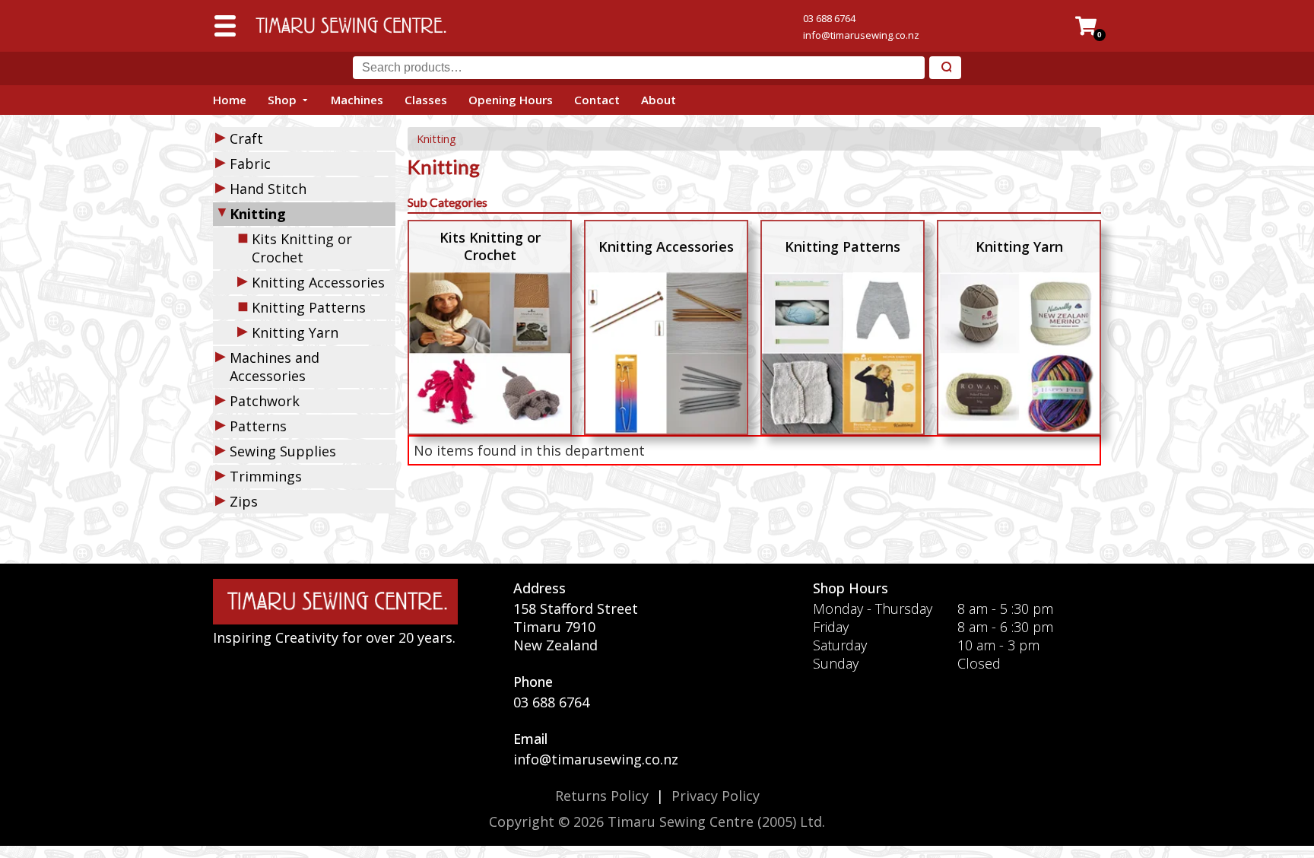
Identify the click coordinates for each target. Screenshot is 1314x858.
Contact (597, 99)
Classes (426, 99)
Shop (282, 99)
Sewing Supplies (283, 451)
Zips (244, 501)
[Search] (945, 68)
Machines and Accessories (274, 366)
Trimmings (266, 476)
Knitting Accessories (318, 282)
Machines (357, 99)
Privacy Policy (715, 795)
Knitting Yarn (295, 332)
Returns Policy (602, 795)
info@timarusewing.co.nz (861, 35)
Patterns (258, 426)
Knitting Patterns (309, 307)
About (658, 99)
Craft (246, 138)
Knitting (436, 139)
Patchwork (265, 401)
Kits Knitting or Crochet (302, 248)
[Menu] (225, 26)
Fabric (250, 163)
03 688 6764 (829, 18)
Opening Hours (510, 99)
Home (229, 99)
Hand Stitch (268, 189)
